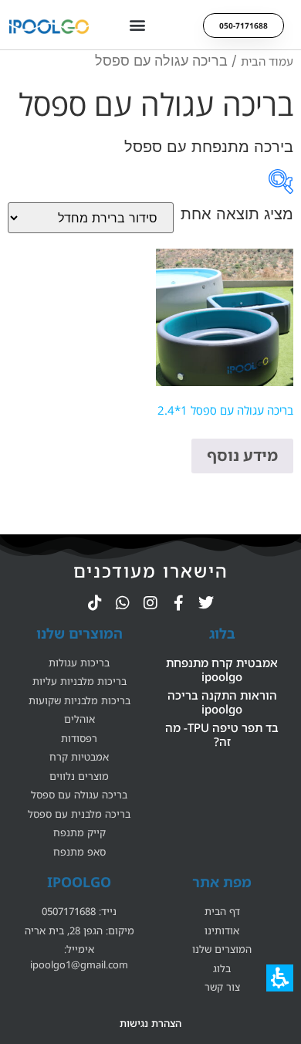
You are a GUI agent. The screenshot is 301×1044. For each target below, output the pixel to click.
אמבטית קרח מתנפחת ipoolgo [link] (222, 669)
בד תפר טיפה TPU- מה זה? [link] (222, 734)
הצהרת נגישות (150, 1023)
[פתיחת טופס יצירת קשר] (281, 181)
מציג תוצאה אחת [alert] (237, 214)
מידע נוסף (242, 455)
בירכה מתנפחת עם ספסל (208, 146)
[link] (206, 603)
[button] (137, 25)
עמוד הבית (267, 61)
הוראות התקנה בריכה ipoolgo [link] (222, 702)
